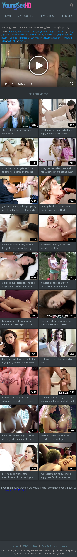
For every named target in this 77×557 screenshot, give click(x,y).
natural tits (31, 34)
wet (9, 40)
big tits (53, 31)
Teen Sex (66, 15)
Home (7, 15)
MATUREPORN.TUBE (16, 490)
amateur (11, 31)
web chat (57, 37)
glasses (6, 34)
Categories (25, 15)
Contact (65, 546)
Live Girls (47, 15)
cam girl (71, 31)
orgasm (48, 34)
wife (15, 40)
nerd (40, 34)
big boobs (42, 31)
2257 (35, 546)
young (21, 40)
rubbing (13, 37)
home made (18, 34)
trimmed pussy (26, 37)
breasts (62, 31)
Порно (15, 546)
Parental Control (49, 546)
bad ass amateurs (27, 31)
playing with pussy (63, 34)
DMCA (25, 546)
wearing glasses (43, 37)
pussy (4, 37)
